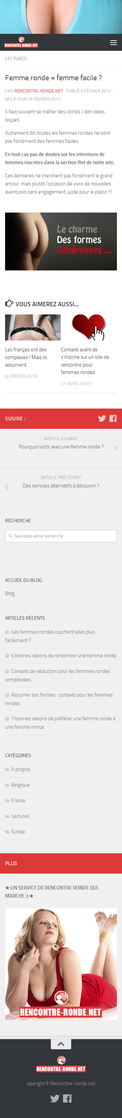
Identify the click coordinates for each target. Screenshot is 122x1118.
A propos (20, 769)
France (18, 800)
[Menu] (113, 42)
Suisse (18, 832)
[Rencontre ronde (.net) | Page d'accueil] (26, 42)
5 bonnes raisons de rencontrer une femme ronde (64, 656)
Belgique (20, 785)
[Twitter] (102, 418)
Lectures (16, 59)
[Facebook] (113, 418)
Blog (10, 593)
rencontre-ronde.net (38, 90)
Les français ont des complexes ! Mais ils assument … (26, 357)
